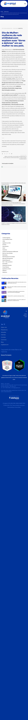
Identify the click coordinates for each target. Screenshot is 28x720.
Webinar (5, 270)
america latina (7, 156)
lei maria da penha (22, 157)
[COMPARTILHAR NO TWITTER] (2, 154)
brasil (11, 156)
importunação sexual (15, 157)
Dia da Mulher (15, 156)
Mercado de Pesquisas (8, 258)
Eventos (4, 244)
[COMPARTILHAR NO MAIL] (12, 154)
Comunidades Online (7, 239)
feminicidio (8, 157)
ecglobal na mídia (7, 243)
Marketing (20, 28)
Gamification (6, 246)
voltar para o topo (25, 315)
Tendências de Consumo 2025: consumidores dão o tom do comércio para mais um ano (16, 283)
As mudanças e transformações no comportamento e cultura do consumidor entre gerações (15, 292)
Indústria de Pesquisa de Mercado (10, 251)
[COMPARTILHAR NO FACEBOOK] (5, 154)
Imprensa (5, 249)
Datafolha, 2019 (10, 79)
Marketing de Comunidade (9, 256)
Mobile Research (6, 260)
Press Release (6, 267)
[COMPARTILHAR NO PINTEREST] (9, 154)
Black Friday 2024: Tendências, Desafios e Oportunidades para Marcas (16, 287)
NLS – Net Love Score (7, 262)
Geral (4, 248)
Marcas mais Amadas (8, 253)
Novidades (5, 263)
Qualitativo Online (7, 268)
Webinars (5, 272)
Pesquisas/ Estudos (7, 265)
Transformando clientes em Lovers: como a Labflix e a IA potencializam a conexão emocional (16, 300)
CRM (4, 241)
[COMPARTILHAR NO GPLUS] (7, 154)
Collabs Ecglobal (6, 237)
